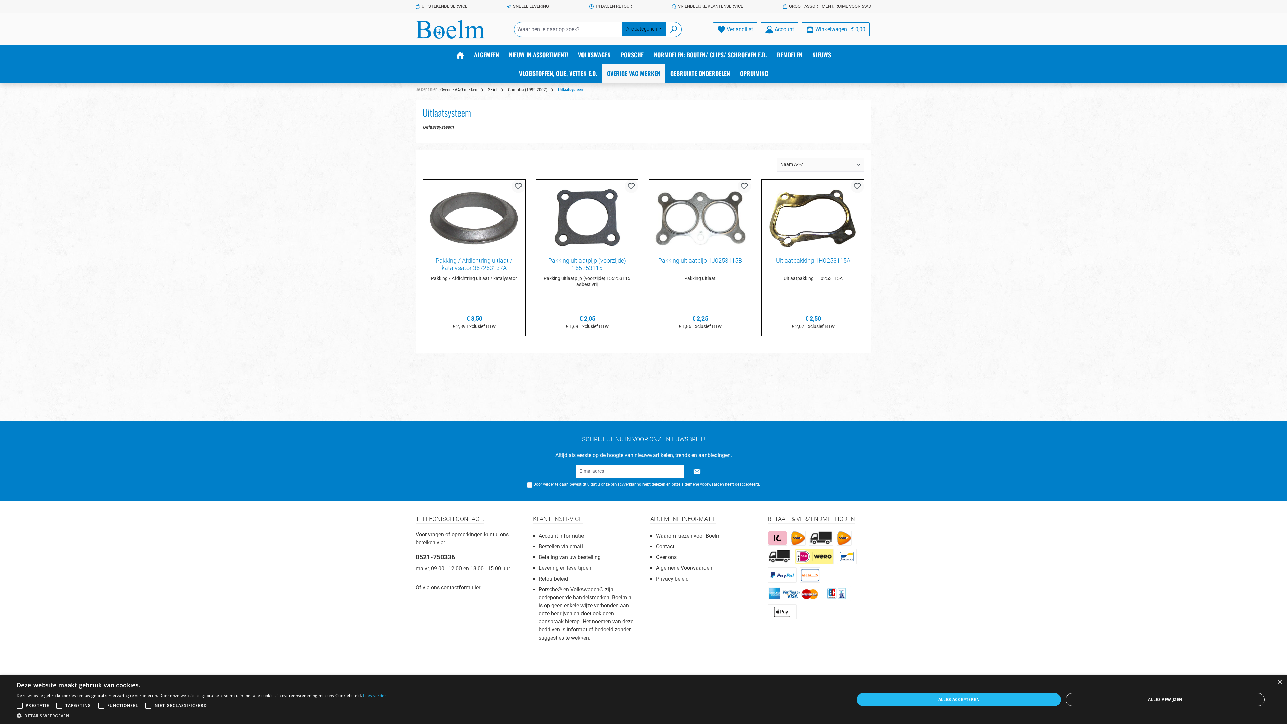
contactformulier (460, 587)
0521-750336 (435, 557)
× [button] (1279, 682)
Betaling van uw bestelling (570, 557)
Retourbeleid (553, 579)
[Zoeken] (674, 29)
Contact (665, 546)
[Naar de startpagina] (450, 29)
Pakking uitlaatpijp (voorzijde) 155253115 (587, 264)
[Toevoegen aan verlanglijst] (518, 186)
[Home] (460, 54)
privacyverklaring (626, 484)
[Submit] (697, 471)
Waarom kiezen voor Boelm (688, 536)
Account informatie (561, 536)
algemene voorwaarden (702, 484)
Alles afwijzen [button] (1165, 699)
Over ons (666, 557)
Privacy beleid (672, 579)
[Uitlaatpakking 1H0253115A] (813, 218)
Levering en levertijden (565, 568)
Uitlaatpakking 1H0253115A (813, 260)
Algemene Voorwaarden (684, 568)
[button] (201, 715)
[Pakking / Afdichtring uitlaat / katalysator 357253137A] (474, 218)
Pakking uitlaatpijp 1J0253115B (700, 260)
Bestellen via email (561, 546)
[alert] (643, 699)
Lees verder (374, 695)
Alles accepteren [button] (959, 699)
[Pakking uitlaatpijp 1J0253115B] (700, 218)
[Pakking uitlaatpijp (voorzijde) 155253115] (587, 218)
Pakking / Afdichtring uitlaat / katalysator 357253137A (474, 264)
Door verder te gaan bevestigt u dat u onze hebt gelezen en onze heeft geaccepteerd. (646, 484)
